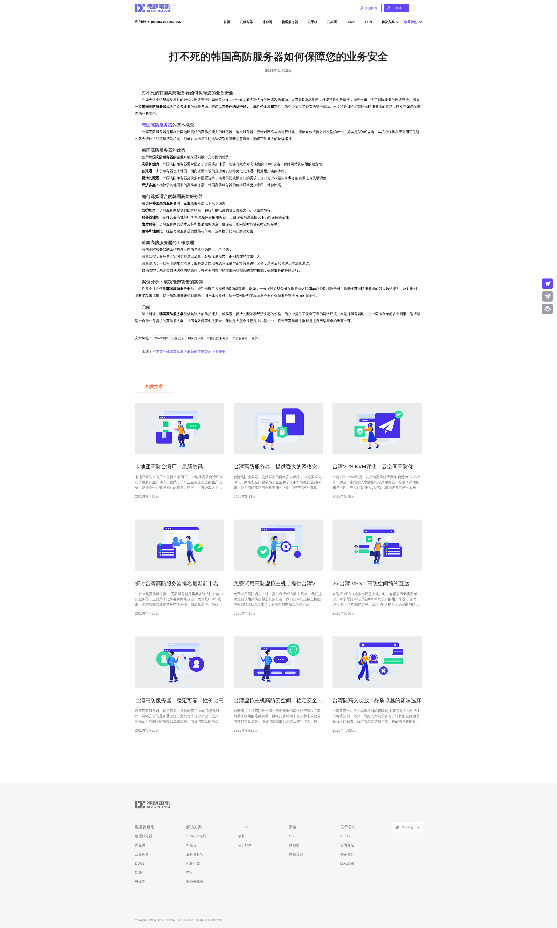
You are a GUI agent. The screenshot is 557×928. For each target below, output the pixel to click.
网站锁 (294, 845)
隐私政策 (347, 863)
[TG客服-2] (547, 296)
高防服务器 (240, 338)
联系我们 (347, 854)
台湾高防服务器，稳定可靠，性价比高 (179, 700)
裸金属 (267, 22)
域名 (241, 836)
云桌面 (332, 22)
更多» (255, 338)
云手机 (312, 22)
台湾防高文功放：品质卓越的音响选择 (376, 700)
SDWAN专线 (196, 836)
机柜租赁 (193, 863)
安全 (293, 827)
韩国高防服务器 (157, 125)
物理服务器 (290, 22)
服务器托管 (195, 854)
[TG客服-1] (547, 283)
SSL (292, 836)
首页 (227, 22)
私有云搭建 (195, 882)
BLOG (345, 836)
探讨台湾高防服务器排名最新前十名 (176, 583)
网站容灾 (296, 854)
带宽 (189, 872)
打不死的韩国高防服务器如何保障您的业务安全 (188, 352)
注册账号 (371, 8)
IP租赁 (191, 845)
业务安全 (178, 338)
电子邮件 (245, 845)
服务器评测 (195, 338)
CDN (368, 22)
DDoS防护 (161, 338)
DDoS (350, 22)
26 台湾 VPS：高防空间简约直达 (370, 583)
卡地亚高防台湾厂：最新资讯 (169, 466)
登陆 (399, 8)
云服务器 (246, 22)
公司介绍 (347, 845)
